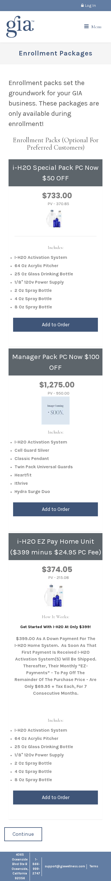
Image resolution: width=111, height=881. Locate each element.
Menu (96, 27)
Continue (23, 834)
